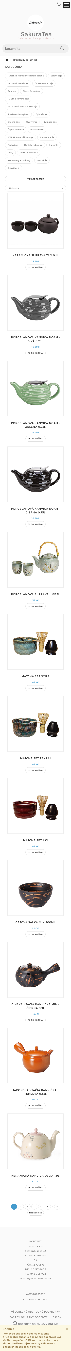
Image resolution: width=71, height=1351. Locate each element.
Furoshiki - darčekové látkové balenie (26, 75)
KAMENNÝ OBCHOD (35, 1299)
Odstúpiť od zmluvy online (37, 1324)
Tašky (10, 152)
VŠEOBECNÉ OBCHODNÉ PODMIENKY (35, 1311)
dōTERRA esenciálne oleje (20, 137)
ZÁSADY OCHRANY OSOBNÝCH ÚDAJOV (35, 1317)
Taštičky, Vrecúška (29, 152)
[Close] (67, 1329)
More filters (36, 179)
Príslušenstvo (37, 129)
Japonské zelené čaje (18, 83)
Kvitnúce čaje (50, 122)
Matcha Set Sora (35, 676)
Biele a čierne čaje (31, 91)
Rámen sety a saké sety (19, 160)
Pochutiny (13, 145)
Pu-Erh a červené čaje (18, 99)
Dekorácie (42, 160)
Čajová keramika (16, 129)
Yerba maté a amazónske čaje (22, 106)
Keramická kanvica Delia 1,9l (35, 1175)
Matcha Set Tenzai (35, 758)
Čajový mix (31, 122)
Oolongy (12, 91)
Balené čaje (56, 75)
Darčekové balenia (33, 145)
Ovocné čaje (14, 122)
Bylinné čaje (41, 114)
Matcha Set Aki (35, 840)
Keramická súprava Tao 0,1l (35, 255)
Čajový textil (13, 168)
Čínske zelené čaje (44, 83)
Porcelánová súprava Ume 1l (35, 594)
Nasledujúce (35, 1213)
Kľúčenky (53, 145)
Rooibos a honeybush (18, 114)
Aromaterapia (47, 137)
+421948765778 (35, 1294)
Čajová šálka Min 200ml (35, 922)
